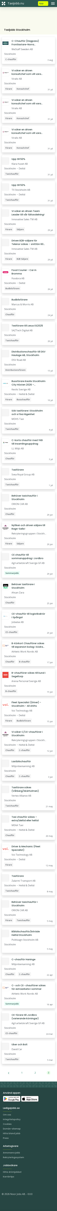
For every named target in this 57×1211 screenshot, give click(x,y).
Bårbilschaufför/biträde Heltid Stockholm (26, 933)
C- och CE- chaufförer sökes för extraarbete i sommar (29, 987)
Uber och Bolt (19, 1044)
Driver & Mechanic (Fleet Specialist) (26, 848)
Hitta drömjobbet (12, 1172)
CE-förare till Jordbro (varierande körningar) (25, 1016)
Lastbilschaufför (21, 761)
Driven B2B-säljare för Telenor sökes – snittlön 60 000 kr (27, 242)
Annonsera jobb (11, 1152)
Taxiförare (18, 469)
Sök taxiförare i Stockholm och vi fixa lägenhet (27, 412)
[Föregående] (8, 1073)
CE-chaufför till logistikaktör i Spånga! (28, 615)
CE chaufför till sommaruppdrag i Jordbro (27, 556)
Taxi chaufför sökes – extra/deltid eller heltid (25, 818)
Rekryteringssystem (13, 1157)
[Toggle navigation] (53, 3)
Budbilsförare (19, 299)
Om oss (7, 1114)
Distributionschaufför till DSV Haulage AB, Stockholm (28, 353)
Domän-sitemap (12, 1128)
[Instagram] (4, 1185)
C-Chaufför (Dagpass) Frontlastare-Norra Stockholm (25, 42)
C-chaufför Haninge (23, 959)
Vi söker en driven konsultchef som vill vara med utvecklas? (26, 72)
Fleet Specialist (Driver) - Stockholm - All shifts (26, 704)
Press (6, 1138)
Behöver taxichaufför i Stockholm (25, 497)
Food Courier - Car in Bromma (24, 271)
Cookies (7, 1124)
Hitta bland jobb (11, 1133)
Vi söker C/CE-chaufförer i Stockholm (27, 733)
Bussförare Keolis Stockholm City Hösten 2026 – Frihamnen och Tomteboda (28, 383)
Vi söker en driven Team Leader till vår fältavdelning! (28, 212)
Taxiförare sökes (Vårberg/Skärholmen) (25, 789)
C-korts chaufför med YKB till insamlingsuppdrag (27, 442)
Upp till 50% (18, 159)
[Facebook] (15, 1185)
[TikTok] (21, 1185)
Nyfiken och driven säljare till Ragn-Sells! (28, 527)
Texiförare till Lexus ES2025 (27, 325)
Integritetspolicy (11, 1119)
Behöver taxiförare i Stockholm (23, 586)
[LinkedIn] (10, 1185)
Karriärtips (8, 1176)
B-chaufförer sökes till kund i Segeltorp (28, 674)
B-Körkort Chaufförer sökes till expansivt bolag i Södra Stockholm (28, 645)
